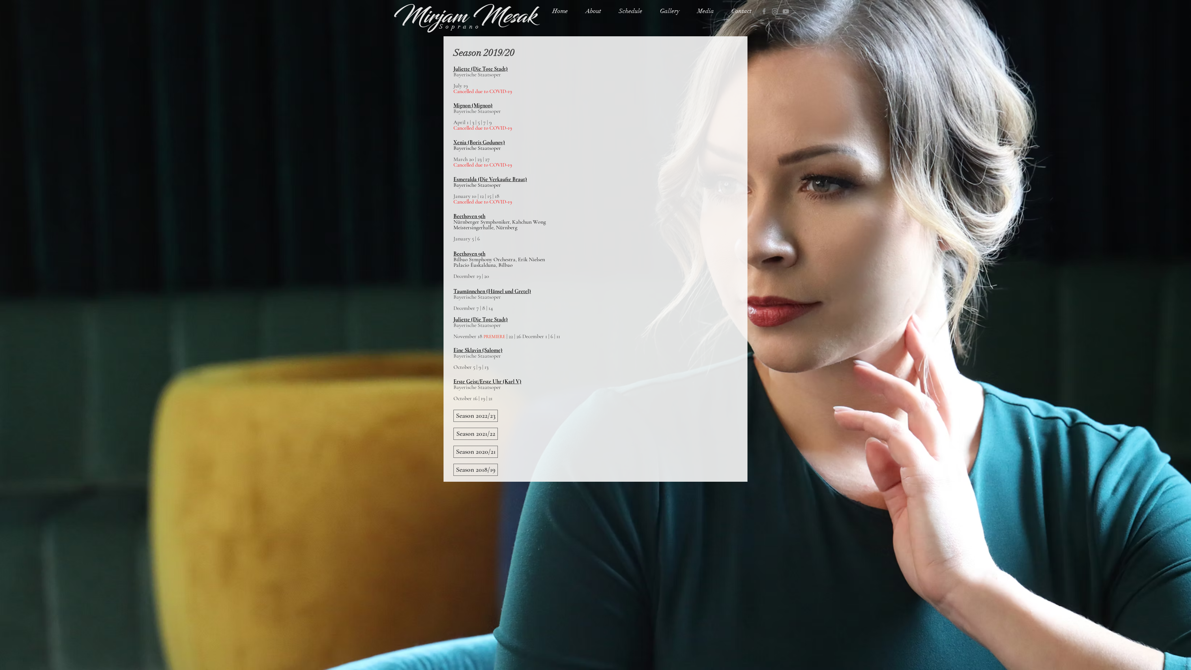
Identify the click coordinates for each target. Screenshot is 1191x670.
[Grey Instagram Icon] (775, 11)
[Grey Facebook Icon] (764, 11)
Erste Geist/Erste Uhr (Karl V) (487, 381)
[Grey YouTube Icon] (786, 11)
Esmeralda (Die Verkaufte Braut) (490, 179)
